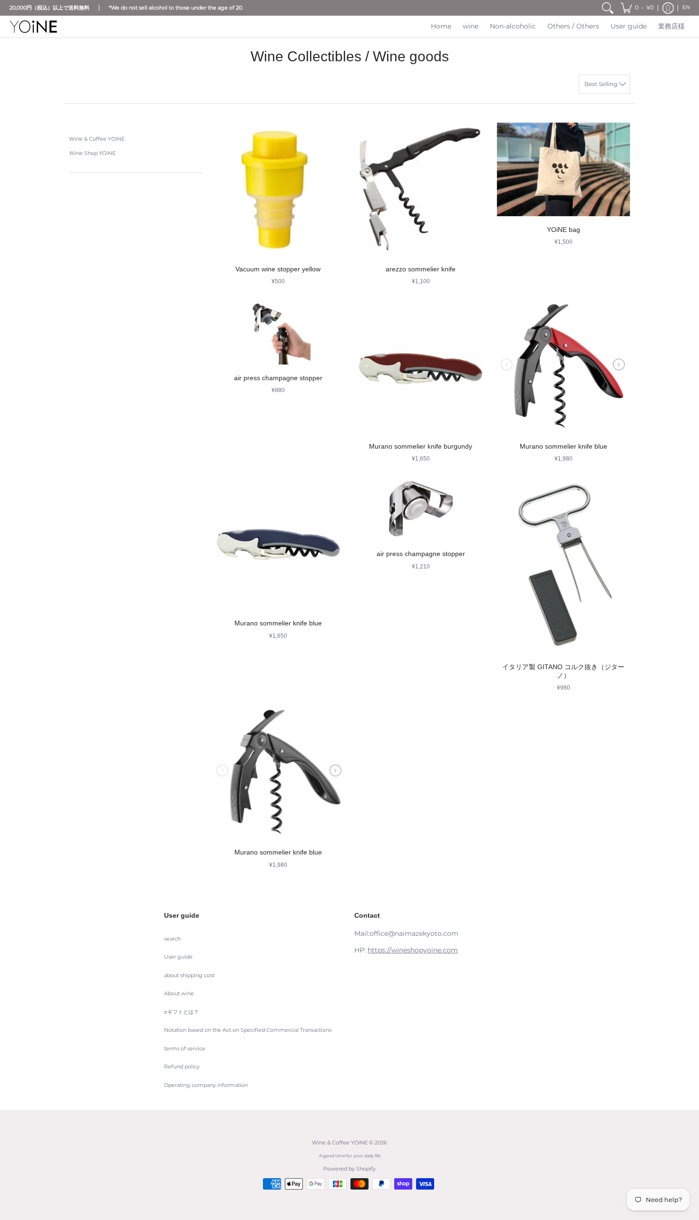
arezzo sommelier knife (421, 269)
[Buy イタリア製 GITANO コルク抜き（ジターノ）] (563, 565)
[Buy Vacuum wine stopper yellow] (278, 189)
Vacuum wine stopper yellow (277, 269)
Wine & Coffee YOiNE (97, 139)
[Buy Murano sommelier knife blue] (563, 366)
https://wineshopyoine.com (413, 950)
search (172, 939)
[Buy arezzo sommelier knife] (420, 189)
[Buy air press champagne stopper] (278, 332)
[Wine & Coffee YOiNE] (33, 27)
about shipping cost (189, 975)
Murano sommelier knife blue (563, 446)
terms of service (184, 1049)
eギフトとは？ (181, 1012)
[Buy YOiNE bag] (563, 169)
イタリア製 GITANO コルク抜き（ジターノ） (563, 671)
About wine (179, 993)
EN (686, 7)
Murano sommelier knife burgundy (420, 446)
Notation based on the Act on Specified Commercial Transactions (247, 1030)
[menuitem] (607, 8)
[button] (637, 8)
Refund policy (182, 1067)
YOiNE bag (563, 229)
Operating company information (206, 1085)
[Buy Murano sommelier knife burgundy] (420, 366)
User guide (178, 957)
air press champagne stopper (278, 378)
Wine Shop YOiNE (92, 153)
